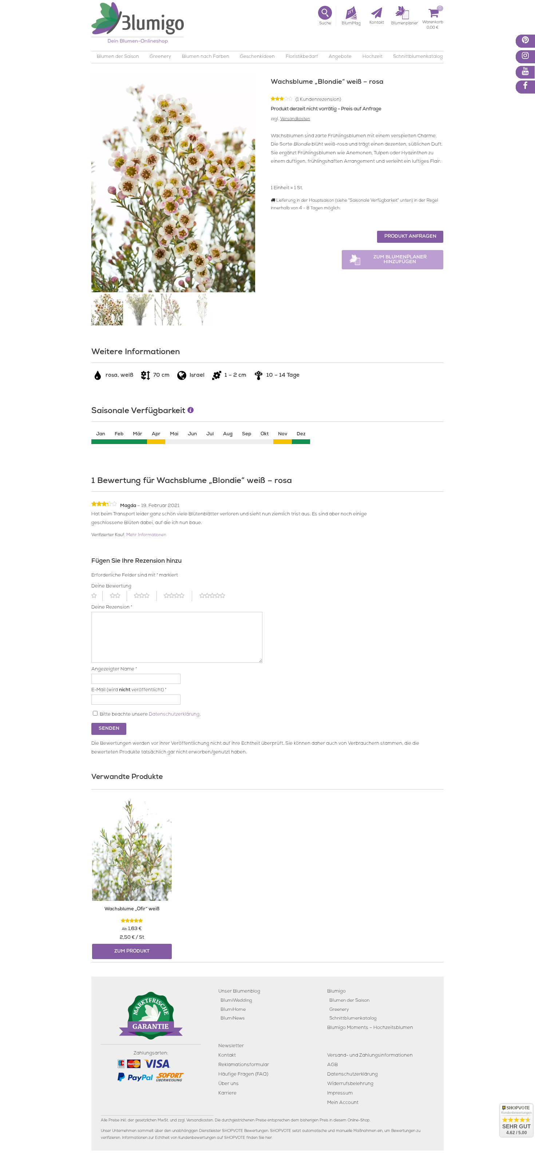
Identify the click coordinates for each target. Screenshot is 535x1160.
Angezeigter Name (114, 669)
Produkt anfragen (410, 236)
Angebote (340, 57)
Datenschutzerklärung (174, 714)
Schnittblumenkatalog (418, 57)
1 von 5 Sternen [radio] (97, 596)
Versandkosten (295, 119)
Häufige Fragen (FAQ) (243, 1074)
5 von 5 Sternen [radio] (216, 596)
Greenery (160, 57)
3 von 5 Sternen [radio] (145, 596)
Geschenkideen (257, 57)
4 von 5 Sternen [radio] (178, 596)
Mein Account (342, 1103)
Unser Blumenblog (239, 991)
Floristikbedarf (302, 57)
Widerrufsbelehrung (350, 1084)
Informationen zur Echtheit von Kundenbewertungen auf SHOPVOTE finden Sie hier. (197, 1138)
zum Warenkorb (432, 23)
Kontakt (227, 1055)
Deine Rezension (111, 607)
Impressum (340, 1093)
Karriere (227, 1093)
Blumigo (336, 991)
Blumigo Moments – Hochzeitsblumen (370, 1028)
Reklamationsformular (243, 1065)
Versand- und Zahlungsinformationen (370, 1055)
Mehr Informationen (146, 535)
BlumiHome (233, 1009)
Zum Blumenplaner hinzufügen (400, 260)
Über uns (228, 1084)
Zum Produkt (132, 951)
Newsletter (231, 1046)
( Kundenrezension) (318, 100)
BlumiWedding (236, 1000)
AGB (332, 1065)
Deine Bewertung (111, 586)
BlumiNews (233, 1018)
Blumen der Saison (118, 57)
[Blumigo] (137, 25)
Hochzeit (372, 57)
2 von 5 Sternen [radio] (118, 596)
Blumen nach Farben (205, 57)
